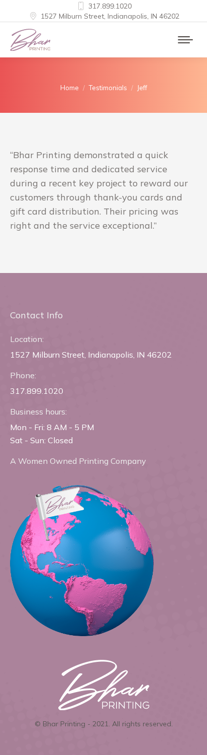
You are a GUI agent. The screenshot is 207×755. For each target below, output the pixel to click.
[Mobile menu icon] (185, 40)
